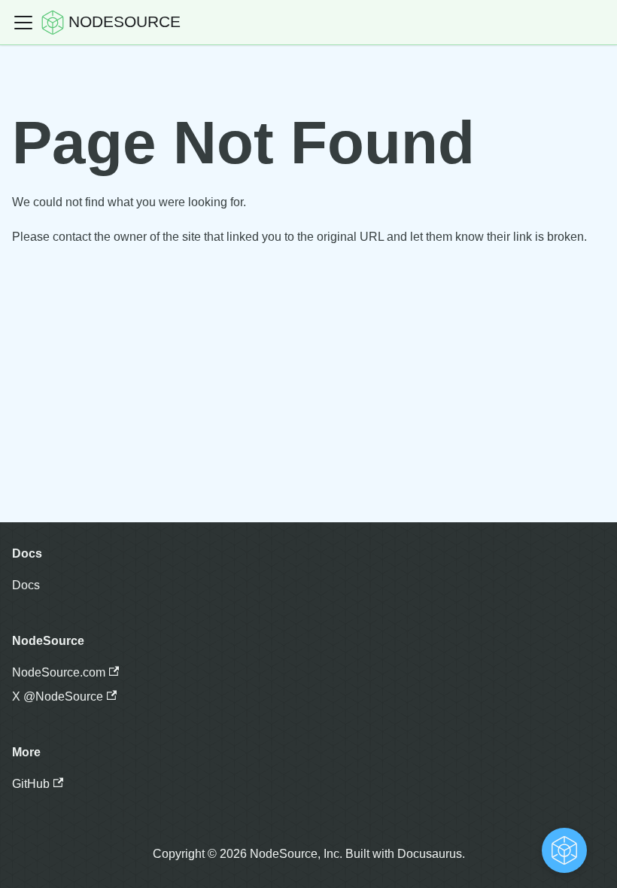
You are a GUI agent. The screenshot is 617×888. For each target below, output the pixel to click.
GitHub (31, 783)
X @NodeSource (57, 696)
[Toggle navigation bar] (23, 22)
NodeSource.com (58, 672)
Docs (26, 585)
